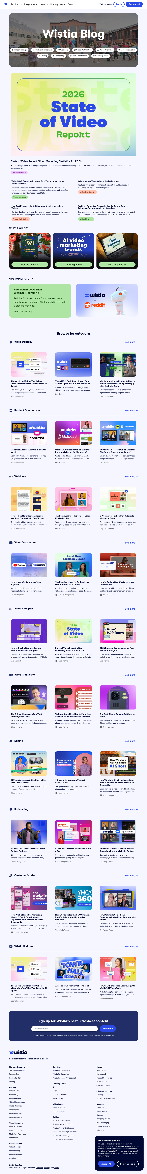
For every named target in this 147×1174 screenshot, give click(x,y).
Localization (14, 1110)
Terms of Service (69, 1035)
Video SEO (13, 1138)
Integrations (30, 4)
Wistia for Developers (61, 1070)
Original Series (58, 1111)
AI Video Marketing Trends (63, 1124)
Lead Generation (16, 1130)
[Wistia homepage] (6, 4)
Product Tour (14, 1074)
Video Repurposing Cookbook (65, 1132)
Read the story (22, 311)
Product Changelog (104, 1078)
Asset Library (58, 1098)
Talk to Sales (105, 4)
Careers (99, 1115)
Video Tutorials (59, 1107)
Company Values (103, 1119)
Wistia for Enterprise (61, 1074)
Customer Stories (60, 1094)
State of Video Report (61, 1120)
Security (99, 1094)
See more (130, 341)
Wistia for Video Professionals (65, 1078)
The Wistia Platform (17, 1070)
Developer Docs (102, 1074)
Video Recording (15, 1147)
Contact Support (103, 1085)
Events (55, 1091)
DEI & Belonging (102, 1123)
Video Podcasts (15, 1113)
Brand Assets (101, 1111)
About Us (100, 1107)
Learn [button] (42, 4)
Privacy (47, 1168)
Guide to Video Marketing (63, 1139)
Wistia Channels (15, 1106)
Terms (56, 1168)
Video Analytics (15, 1117)
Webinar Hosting (15, 1126)
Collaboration (14, 1158)
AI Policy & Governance (105, 1098)
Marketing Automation (18, 1134)
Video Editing (14, 1150)
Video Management (17, 1102)
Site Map (39, 1168)
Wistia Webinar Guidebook (63, 1128)
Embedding (13, 1094)
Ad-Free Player (15, 1098)
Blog (54, 1087)
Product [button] (15, 4)
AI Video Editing (15, 1154)
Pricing (54, 4)
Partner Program (103, 1126)
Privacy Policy (83, 1035)
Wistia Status (101, 1082)
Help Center (101, 1070)
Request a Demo (15, 1078)
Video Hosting (14, 1091)
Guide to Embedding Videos (64, 1135)
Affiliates (100, 1130)
